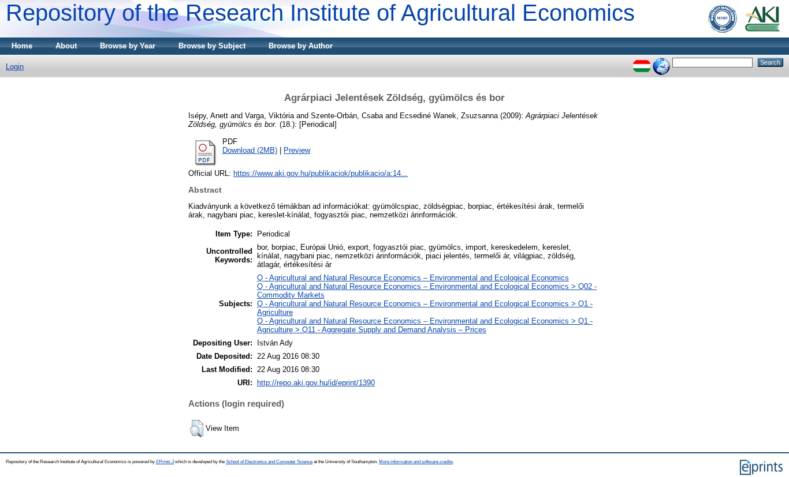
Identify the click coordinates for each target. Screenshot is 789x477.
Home (22, 46)
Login (15, 66)
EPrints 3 (165, 461)
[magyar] (641, 62)
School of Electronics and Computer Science (269, 461)
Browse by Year (127, 46)
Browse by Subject (211, 46)
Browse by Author (301, 46)
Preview (297, 150)
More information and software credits (416, 461)
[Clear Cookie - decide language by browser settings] (661, 62)
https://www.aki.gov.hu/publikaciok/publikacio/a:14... (320, 173)
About (66, 46)
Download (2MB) (249, 150)
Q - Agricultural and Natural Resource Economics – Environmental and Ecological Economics (413, 277)
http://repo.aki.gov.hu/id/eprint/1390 (316, 382)
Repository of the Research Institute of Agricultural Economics (320, 12)
